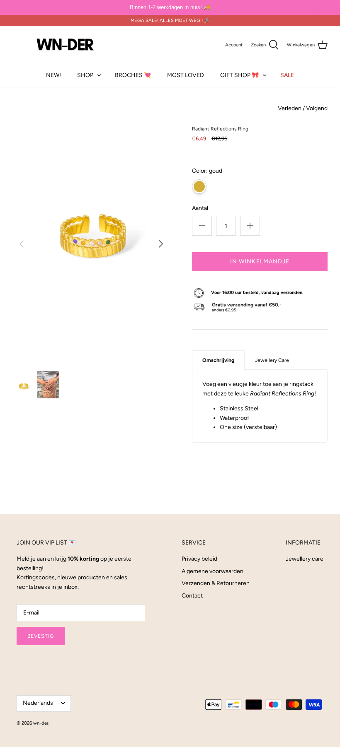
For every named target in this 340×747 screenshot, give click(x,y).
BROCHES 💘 (133, 75)
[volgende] (161, 244)
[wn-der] (65, 44)
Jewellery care (304, 558)
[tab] (218, 360)
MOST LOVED (185, 75)
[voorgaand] (21, 244)
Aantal (200, 208)
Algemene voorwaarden (212, 571)
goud (199, 186)
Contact (192, 595)
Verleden (289, 108)
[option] (91, 244)
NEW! (53, 75)
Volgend (317, 108)
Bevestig (40, 636)
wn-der (41, 723)
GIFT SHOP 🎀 (239, 75)
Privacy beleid (199, 558)
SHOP (85, 75)
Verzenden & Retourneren (216, 583)
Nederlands (38, 702)
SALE (287, 75)
